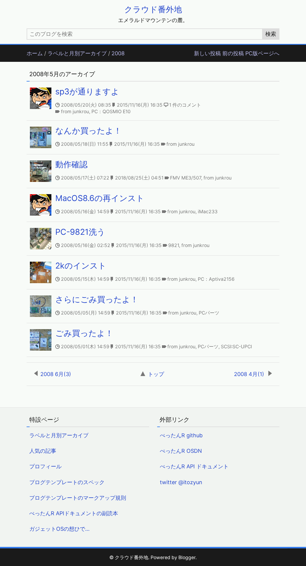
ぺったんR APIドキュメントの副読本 (73, 513)
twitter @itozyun (181, 482)
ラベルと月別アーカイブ (77, 53)
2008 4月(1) (250, 374)
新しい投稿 (207, 53)
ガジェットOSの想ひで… (59, 529)
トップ (156, 374)
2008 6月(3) (55, 374)
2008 (118, 53)
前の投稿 (233, 53)
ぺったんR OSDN (181, 451)
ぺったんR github (181, 435)
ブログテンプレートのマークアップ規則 (77, 498)
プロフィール (45, 466)
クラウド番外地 (153, 9)
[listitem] (153, 101)
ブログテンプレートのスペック (67, 482)
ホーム (35, 53)
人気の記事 (42, 451)
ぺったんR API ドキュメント (194, 466)
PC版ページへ (262, 53)
